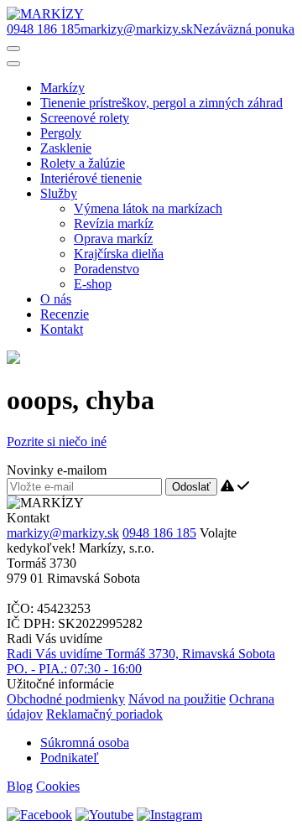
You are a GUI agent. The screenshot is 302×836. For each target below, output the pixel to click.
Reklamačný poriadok (104, 714)
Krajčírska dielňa (119, 254)
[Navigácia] (13, 48)
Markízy (62, 87)
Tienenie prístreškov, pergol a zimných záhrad (161, 103)
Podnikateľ (69, 757)
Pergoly (60, 133)
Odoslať (191, 486)
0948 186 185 (159, 533)
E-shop (93, 284)
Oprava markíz (113, 238)
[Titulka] (45, 14)
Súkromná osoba (84, 742)
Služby (58, 193)
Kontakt (61, 329)
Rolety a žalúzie (82, 163)
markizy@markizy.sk (63, 533)
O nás (55, 299)
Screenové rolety (84, 118)
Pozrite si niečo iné (57, 441)
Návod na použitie (177, 699)
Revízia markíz (114, 223)
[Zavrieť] (13, 63)
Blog (20, 786)
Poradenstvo (106, 269)
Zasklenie (65, 148)
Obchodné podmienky (66, 699)
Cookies (58, 786)
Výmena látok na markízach (148, 208)
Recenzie (64, 314)
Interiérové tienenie (91, 178)
